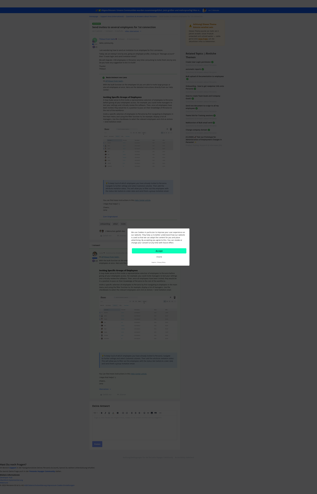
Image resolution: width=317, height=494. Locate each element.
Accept (159, 250)
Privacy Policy (161, 262)
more (159, 256)
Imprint (154, 262)
